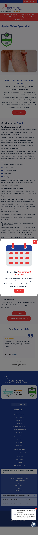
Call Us (19, 291)
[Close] (35, 242)
